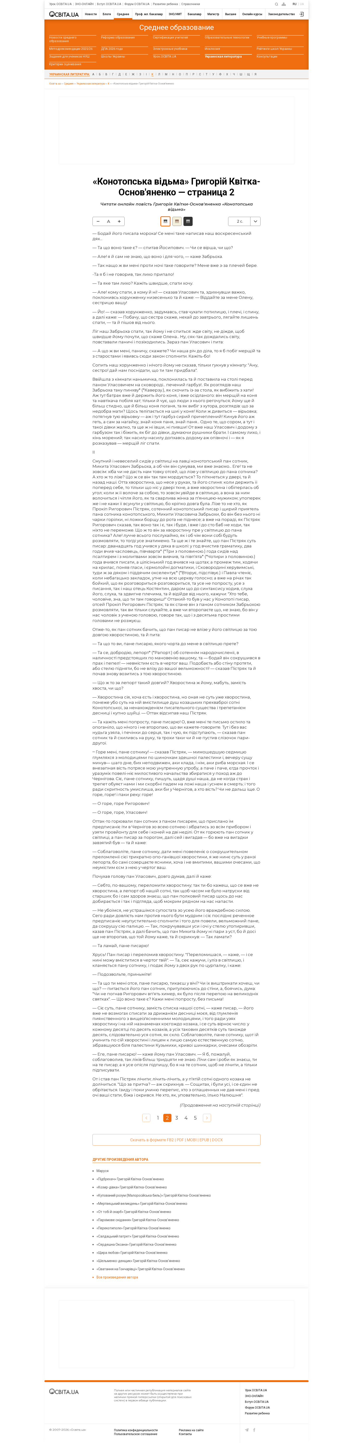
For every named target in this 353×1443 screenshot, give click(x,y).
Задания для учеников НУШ (69, 56)
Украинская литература (223, 56)
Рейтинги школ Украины (274, 49)
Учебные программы (272, 37)
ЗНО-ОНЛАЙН (84, 4)
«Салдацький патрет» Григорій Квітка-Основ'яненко (138, 1236)
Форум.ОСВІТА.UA (137, 4)
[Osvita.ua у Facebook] (254, 1430)
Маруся (103, 1171)
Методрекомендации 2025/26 (70, 49)
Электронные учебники (170, 49)
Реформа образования (118, 37)
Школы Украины (113, 56)
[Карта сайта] (284, 4)
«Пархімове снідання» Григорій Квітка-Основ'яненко (138, 1220)
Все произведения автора (117, 1277)
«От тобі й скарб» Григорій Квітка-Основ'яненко (134, 1212)
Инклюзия (212, 49)
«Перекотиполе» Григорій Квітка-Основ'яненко (133, 1228)
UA (302, 4)
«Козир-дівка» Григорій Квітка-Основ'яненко (132, 1187)
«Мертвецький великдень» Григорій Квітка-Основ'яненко (142, 1204)
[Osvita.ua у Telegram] (247, 1430)
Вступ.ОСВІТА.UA (109, 4)
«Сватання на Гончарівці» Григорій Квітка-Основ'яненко (141, 1269)
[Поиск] (276, 4)
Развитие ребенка (165, 4)
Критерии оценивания (65, 64)
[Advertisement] (176, 130)
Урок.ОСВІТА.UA (60, 4)
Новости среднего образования (63, 39)
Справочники (190, 4)
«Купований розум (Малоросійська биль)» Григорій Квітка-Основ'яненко (154, 1195)
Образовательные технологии (227, 37)
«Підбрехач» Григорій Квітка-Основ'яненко (130, 1179)
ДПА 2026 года (112, 49)
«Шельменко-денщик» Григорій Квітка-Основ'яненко (138, 1261)
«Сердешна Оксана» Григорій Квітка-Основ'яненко (136, 1244)
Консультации (267, 56)
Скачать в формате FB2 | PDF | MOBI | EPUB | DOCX (176, 1139)
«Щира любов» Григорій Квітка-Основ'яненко (132, 1253)
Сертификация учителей (170, 37)
